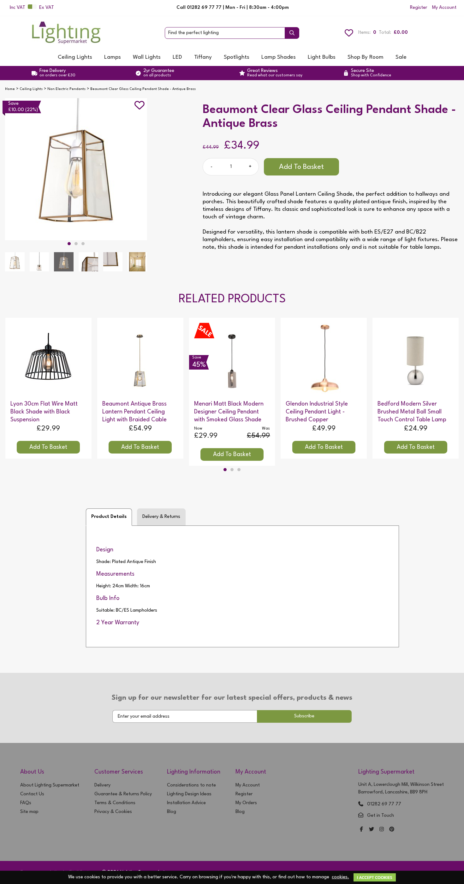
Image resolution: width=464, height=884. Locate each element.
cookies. (340, 877)
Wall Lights (147, 57)
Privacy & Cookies (113, 812)
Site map (29, 812)
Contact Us (32, 794)
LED (177, 57)
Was (266, 428)
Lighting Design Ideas (189, 794)
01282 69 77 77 (384, 804)
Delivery (102, 785)
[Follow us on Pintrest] (392, 830)
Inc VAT (17, 7)
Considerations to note (191, 785)
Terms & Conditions (114, 803)
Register (418, 7)
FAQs (25, 803)
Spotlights (236, 57)
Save (13, 103)
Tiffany (203, 57)
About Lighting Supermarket (49, 785)
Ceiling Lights (75, 57)
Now (198, 428)
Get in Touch (380, 815)
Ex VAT (46, 7)
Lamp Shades (278, 57)
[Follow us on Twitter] (371, 830)
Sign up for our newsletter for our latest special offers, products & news (232, 697)
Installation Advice (186, 803)
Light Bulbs (322, 57)
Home (10, 89)
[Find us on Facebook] (361, 830)
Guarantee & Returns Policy (123, 794)
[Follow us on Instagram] (381, 830)
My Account (444, 7)
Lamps (112, 57)
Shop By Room (366, 57)
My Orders (246, 803)
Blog (171, 812)
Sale (401, 57)
